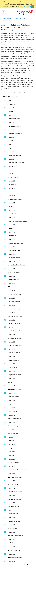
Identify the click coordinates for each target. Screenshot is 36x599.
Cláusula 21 (22, 92)
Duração (10, 111)
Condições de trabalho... (15, 448)
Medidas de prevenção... (15, 477)
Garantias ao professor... (15, 316)
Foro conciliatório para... (15, 550)
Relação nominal (13, 513)
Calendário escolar (13, 396)
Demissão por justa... (14, 279)
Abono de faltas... (13, 367)
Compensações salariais (15, 133)
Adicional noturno (13, 177)
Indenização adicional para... (16, 265)
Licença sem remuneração (15, 418)
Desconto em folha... (14, 521)
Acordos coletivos (13, 528)
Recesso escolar (12, 411)
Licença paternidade (14, 433)
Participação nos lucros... (15, 199)
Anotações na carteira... (15, 250)
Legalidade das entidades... (16, 535)
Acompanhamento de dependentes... (18, 470)
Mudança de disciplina (14, 389)
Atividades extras (13, 170)
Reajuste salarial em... (14, 118)
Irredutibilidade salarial (14, 338)
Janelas (10, 382)
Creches (10, 228)
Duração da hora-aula (14, 331)
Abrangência (11, 104)
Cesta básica (11, 206)
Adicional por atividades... (15, 192)
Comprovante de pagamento (16, 162)
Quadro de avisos (13, 484)
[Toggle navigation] (3, 12)
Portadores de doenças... (15, 309)
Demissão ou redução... (15, 352)
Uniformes (11, 455)
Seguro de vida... (13, 235)
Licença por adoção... (14, 426)
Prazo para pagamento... (15, 155)
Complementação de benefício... (17, 221)
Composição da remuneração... (17, 148)
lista (9, 18)
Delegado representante (15, 492)
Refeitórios (11, 440)
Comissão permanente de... (16, 543)
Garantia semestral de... (15, 257)
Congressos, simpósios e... (16, 374)
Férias (9, 404)
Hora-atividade (12, 184)
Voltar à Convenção (10, 97)
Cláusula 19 (13, 92)
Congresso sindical (13, 506)
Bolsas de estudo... (13, 214)
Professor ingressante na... (15, 243)
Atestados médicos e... (14, 462)
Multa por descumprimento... (16, 557)
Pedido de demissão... (14, 272)
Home (4, 18)
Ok (33, 6)
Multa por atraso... (13, 287)
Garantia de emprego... (14, 301)
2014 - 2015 (28, 18)
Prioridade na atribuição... (15, 345)
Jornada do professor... (14, 323)
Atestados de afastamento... (16, 294)
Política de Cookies (25, 6)
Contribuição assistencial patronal (18, 565)
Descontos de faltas (13, 360)
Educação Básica (18, 18)
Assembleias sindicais (14, 499)
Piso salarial (11, 140)
